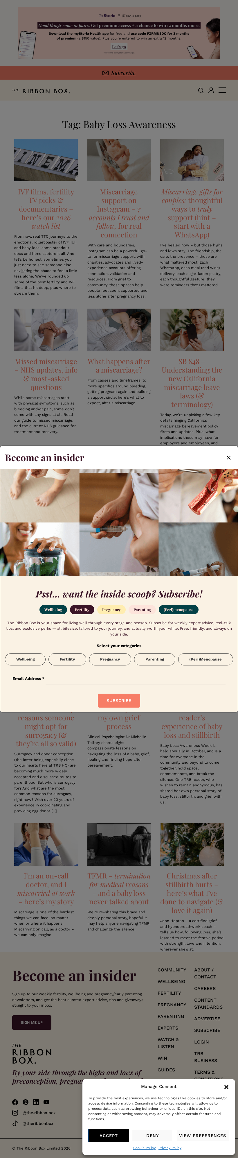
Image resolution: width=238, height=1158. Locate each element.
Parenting (142, 609)
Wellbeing (53, 609)
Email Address (28, 678)
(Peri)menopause (179, 609)
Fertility (82, 609)
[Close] (228, 457)
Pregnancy (111, 609)
